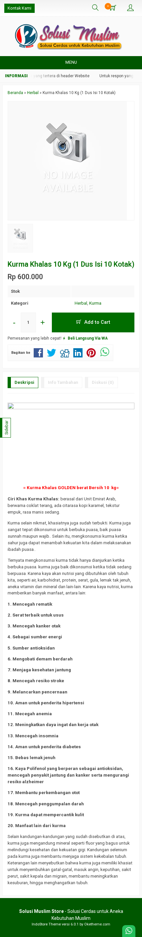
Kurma (95, 303)
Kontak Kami (19, 8)
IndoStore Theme (46, 924)
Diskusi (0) (103, 382)
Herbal (81, 303)
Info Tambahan (63, 382)
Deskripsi (24, 382)
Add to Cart (96, 322)
